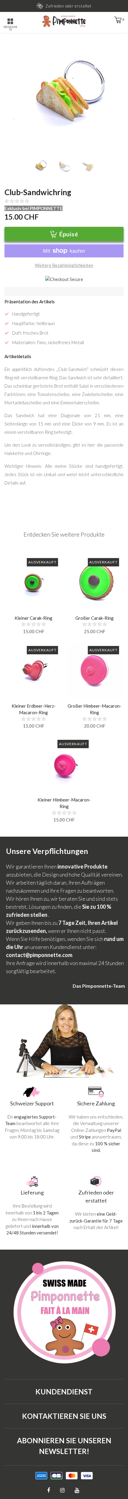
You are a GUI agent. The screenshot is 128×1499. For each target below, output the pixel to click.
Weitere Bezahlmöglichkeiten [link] (64, 265)
